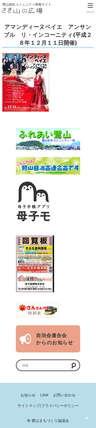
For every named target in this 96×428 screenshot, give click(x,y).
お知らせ (28, 395)
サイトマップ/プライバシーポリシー (48, 405)
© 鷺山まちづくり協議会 (48, 420)
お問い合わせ (64, 395)
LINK (44, 395)
